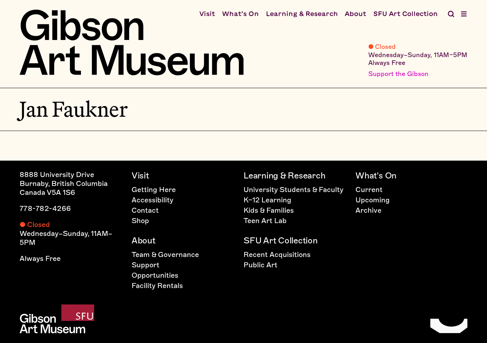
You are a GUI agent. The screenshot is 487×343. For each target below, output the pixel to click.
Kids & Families (269, 210)
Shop (140, 220)
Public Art (260, 265)
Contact (145, 210)
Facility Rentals (157, 285)
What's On (375, 175)
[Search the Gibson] (451, 13)
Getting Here (154, 189)
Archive (368, 210)
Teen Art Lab (265, 220)
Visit (207, 13)
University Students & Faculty (293, 189)
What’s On (240, 13)
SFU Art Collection (405, 13)
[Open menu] (463, 13)
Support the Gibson (398, 74)
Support (145, 265)
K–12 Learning (267, 200)
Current (369, 189)
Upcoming (372, 200)
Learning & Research (302, 13)
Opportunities (155, 275)
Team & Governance (165, 254)
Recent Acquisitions (277, 254)
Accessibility (152, 200)
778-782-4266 (45, 208)
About (355, 13)
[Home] (132, 42)
